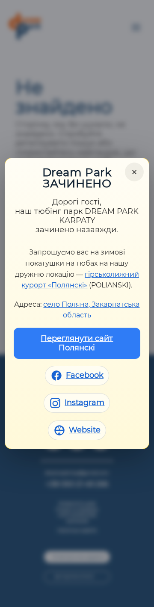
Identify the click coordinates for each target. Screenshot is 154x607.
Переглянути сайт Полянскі (77, 343)
